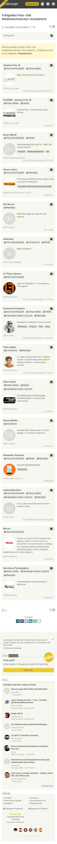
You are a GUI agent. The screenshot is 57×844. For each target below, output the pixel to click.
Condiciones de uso (38, 800)
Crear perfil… (28, 670)
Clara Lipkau (9, 346)
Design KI (16, 713)
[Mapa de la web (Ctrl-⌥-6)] (53, 4)
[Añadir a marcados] (51, 65)
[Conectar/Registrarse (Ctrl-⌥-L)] (42, 4)
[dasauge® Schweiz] (25, 830)
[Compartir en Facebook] (22, 621)
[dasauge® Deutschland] (15, 830)
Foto (41, 326)
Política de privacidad (12, 648)
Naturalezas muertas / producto (19, 315)
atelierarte (8, 238)
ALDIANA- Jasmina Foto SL (17, 99)
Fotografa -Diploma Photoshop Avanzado (34, 186)
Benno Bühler (10, 420)
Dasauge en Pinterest (39, 808)
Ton (47, 151)
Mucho (6, 528)
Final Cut (32, 326)
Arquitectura (24, 53)
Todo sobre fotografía (15, 68)
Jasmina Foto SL (12, 65)
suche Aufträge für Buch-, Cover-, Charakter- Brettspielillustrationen (29, 701)
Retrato (26, 103)
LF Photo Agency (12, 273)
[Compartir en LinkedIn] (30, 621)
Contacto (8, 798)
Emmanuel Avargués (14, 308)
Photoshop (22, 326)
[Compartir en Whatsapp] (35, 621)
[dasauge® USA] (35, 830)
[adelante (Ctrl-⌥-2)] (53, 26)
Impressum (34, 798)
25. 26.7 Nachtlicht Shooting (24, 735)
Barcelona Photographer (16, 568)
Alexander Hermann (13, 455)
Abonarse (13, 656)
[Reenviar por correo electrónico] (39, 621)
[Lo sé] (52, 639)
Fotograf (21, 151)
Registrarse (32, 3)
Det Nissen (9, 204)
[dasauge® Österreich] (20, 830)
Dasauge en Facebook (14, 808)
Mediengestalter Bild (35, 151)
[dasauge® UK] (30, 830)
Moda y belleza (35, 68)
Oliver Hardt (9, 381)
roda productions (12, 489)
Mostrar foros (47, 786)
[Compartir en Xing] (18, 621)
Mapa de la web (36, 803)
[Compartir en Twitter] (26, 621)
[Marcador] (48, 4)
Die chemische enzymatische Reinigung (29, 724)
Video (47, 326)
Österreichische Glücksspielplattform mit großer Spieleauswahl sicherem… (30, 760)
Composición (34, 242)
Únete (5, 656)
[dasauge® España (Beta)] (40, 830)
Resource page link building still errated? (29, 689)
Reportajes (33, 172)
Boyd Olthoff (9, 134)
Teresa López (10, 169)
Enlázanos (8, 803)
